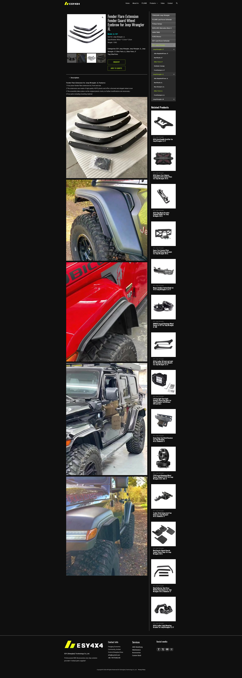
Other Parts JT (131, 51)
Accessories (136, 653)
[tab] (109, 77)
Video (163, 3)
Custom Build (136, 655)
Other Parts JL (121, 51)
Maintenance (136, 650)
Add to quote (116, 68)
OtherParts (114, 54)
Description (75, 78)
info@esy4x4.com (114, 655)
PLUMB (144, 3)
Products (153, 3)
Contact (170, 3)
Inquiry (116, 62)
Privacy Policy (141, 669)
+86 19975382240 (114, 658)
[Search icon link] (177, 4)
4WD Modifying (137, 647)
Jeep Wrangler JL (135, 49)
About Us (136, 3)
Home (128, 3)
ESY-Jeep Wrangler (122, 49)
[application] (157, 3)
